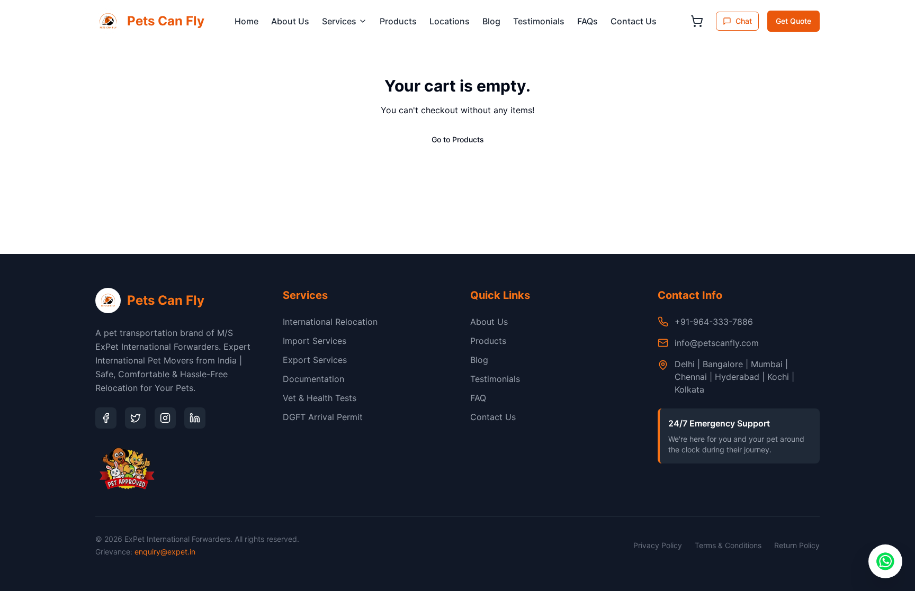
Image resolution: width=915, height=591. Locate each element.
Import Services (314, 340)
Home (246, 21)
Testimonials (538, 21)
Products (398, 21)
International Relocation (330, 321)
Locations (449, 21)
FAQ (478, 398)
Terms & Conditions (728, 545)
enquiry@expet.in (164, 551)
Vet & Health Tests (319, 398)
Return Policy (797, 545)
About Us (290, 21)
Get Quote (793, 20)
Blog (491, 21)
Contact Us (634, 21)
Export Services (315, 359)
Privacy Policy (657, 545)
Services (339, 21)
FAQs (587, 21)
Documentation (313, 379)
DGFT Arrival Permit (323, 417)
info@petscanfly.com (717, 343)
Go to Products (458, 139)
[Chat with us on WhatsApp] (885, 561)
